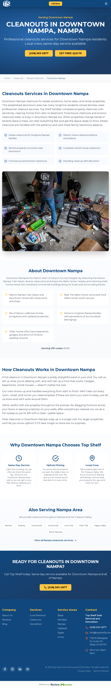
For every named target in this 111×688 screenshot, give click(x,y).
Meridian (62, 619)
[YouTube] (27, 669)
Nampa (62, 624)
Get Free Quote (70, 53)
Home (7, 78)
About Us (7, 615)
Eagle (61, 632)
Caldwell (62, 628)
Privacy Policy (84, 671)
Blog (4, 624)
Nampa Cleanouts (35, 78)
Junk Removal (38, 615)
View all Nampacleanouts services (53, 540)
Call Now (55, 3)
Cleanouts (18, 78)
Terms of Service (101, 671)
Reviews (6, 619)
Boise (60, 615)
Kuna (60, 637)
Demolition (36, 624)
